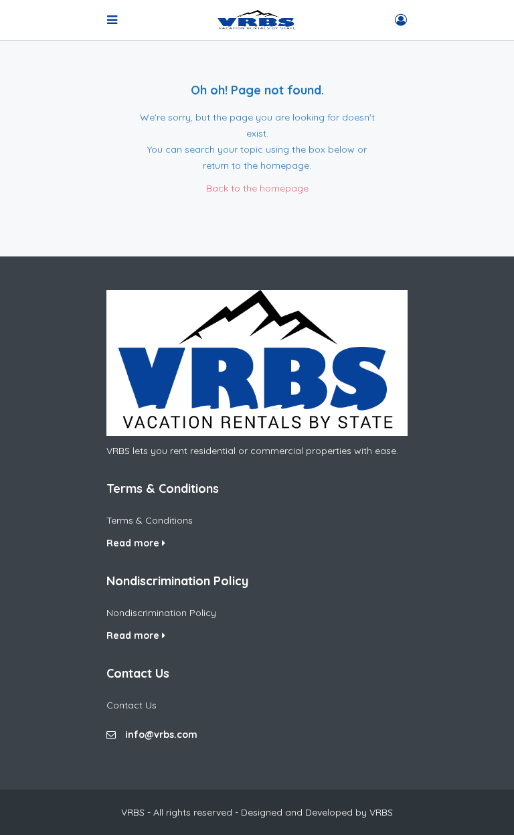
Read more (134, 543)
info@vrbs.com (161, 735)
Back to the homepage (257, 188)
